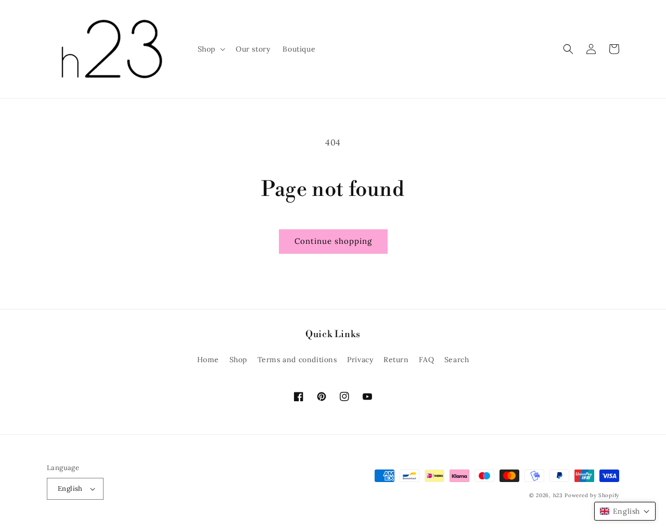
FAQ (426, 359)
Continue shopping (333, 241)
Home (208, 359)
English (70, 488)
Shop (238, 359)
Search (456, 359)
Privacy (360, 359)
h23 (558, 495)
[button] (210, 49)
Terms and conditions (297, 359)
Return (396, 359)
